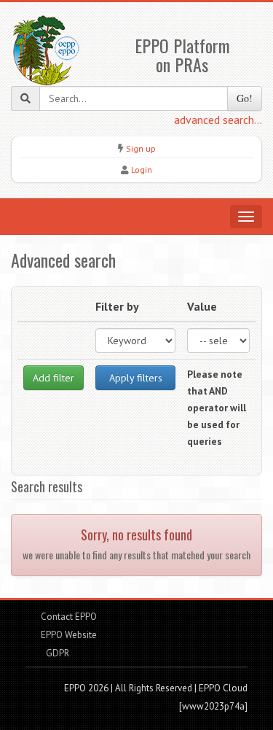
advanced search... (218, 119)
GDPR (56, 653)
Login (141, 169)
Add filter (53, 377)
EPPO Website (69, 635)
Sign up (141, 148)
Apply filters (135, 377)
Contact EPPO (69, 616)
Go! (245, 98)
